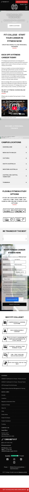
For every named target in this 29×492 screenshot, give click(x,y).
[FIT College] (14, 7)
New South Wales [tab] (9, 152)
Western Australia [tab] (10, 169)
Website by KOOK (23, 472)
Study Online (4, 414)
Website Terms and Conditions (17, 467)
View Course (2, 135)
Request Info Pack (22, 1)
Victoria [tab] (6, 158)
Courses (3, 395)
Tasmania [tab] (6, 182)
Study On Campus (5, 417)
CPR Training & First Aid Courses (9, 385)
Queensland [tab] (7, 147)
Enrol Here (18, 25)
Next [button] (27, 21)
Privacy (6, 467)
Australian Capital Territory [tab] (10, 175)
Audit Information (14, 468)
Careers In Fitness (5, 404)
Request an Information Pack (8, 401)
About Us (3, 408)
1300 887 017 (5, 1)
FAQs (2, 411)
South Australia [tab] (9, 163)
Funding (3, 424)
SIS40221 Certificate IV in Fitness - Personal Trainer (13, 382)
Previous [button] (2, 21)
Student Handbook (6, 421)
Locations (3, 398)
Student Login (23, 4)
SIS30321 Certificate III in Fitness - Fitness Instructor (13, 378)
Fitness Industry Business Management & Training (13, 388)
